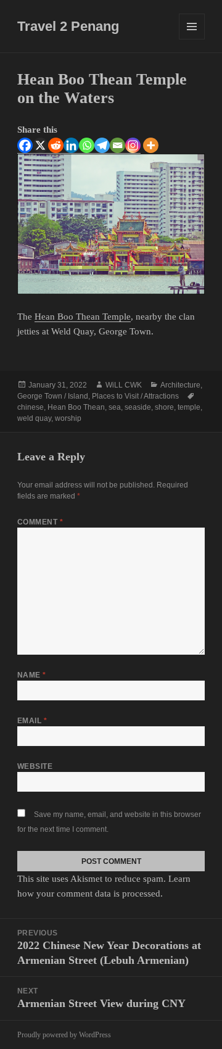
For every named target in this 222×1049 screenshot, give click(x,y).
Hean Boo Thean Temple (83, 316)
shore (164, 407)
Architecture (180, 385)
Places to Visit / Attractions (135, 396)
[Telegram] (102, 146)
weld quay (34, 418)
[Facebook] (25, 146)
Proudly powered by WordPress (64, 1034)
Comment (40, 522)
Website (34, 766)
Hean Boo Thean (76, 407)
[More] (151, 145)
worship (68, 418)
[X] (40, 146)
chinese (30, 407)
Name (31, 675)
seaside (138, 407)
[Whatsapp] (86, 146)
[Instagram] (133, 146)
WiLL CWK (123, 385)
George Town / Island (52, 396)
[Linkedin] (71, 146)
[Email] (117, 146)
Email (32, 720)
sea (115, 407)
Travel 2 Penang (68, 26)
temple (189, 407)
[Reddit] (56, 146)
